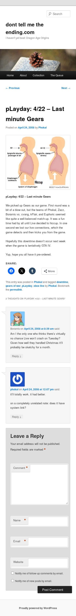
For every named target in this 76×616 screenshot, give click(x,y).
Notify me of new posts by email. (33, 581)
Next (65, 88)
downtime (62, 282)
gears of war (13, 286)
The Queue (56, 75)
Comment (20, 467)
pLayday (27, 286)
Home (10, 75)
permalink (16, 289)
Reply (16, 356)
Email (19, 541)
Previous (13, 88)
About (23, 75)
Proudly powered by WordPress (38, 608)
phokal (14, 389)
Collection (38, 75)
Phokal (42, 127)
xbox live (39, 286)
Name (19, 520)
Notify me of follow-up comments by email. (39, 573)
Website (18, 562)
